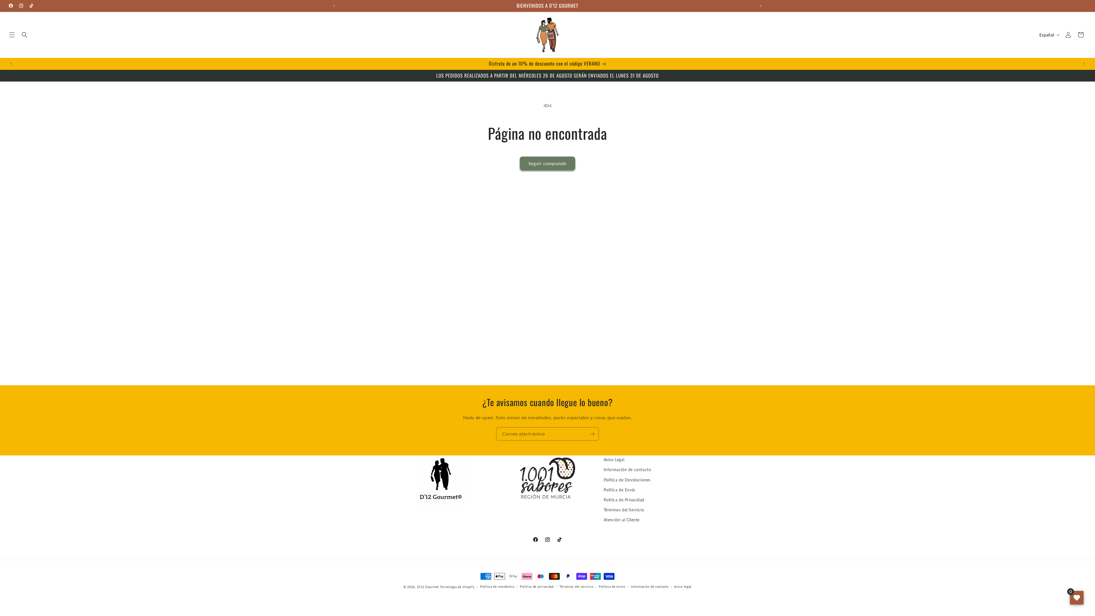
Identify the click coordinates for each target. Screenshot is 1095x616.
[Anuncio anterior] (334, 5)
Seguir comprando (547, 163)
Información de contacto (627, 469)
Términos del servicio (576, 586)
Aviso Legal (614, 459)
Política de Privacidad (624, 499)
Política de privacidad (536, 586)
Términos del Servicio (624, 509)
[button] (12, 35)
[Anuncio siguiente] (761, 5)
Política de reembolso (497, 586)
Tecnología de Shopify (457, 587)
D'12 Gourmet (428, 587)
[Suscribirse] (592, 434)
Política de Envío (619, 489)
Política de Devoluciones (627, 479)
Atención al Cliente (622, 519)
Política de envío (612, 586)
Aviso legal (683, 586)
